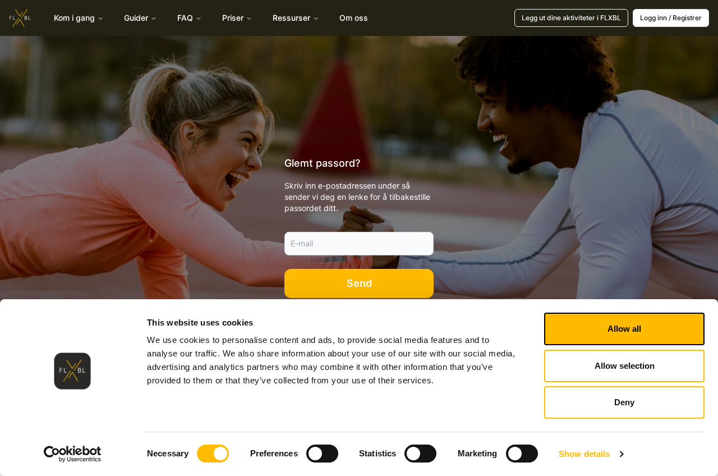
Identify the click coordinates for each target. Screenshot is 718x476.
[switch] (322, 454)
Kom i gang (74, 17)
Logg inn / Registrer (671, 17)
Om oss (353, 17)
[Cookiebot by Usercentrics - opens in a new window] (73, 454)
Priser (232, 17)
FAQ (185, 17)
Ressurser (291, 17)
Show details (584, 454)
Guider (136, 17)
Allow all (624, 328)
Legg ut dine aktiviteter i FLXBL (571, 17)
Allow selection (625, 365)
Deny (624, 402)
